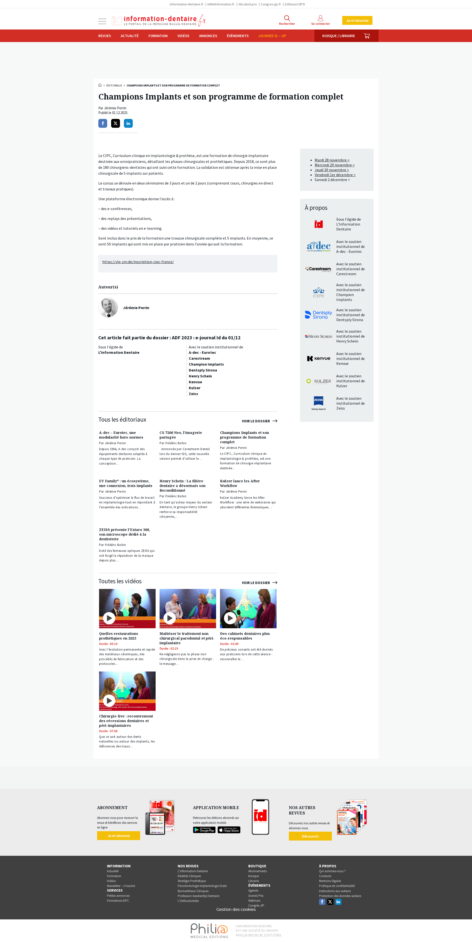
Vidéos (183, 35)
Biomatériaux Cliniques (193, 891)
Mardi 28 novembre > (332, 159)
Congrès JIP (256, 905)
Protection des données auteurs (340, 896)
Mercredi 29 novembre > (335, 164)
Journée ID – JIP (272, 35)
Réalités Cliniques (189, 876)
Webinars (254, 901)
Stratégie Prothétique (192, 881)
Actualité (130, 35)
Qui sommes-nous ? (332, 871)
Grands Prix (256, 896)
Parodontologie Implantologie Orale (202, 886)
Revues (104, 35)
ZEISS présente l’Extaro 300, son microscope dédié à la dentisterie (124, 534)
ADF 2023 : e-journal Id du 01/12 (206, 337)
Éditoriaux (114, 85)
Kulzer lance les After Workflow (240, 483)
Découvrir (310, 836)
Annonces (208, 35)
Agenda (253, 890)
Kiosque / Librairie (338, 35)
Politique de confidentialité (337, 886)
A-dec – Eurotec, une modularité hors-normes (121, 435)
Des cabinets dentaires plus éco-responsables (245, 636)
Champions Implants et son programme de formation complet (244, 437)
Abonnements (257, 871)
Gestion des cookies (236, 910)
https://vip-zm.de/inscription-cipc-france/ (138, 261)
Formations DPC (118, 901)
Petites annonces (118, 896)
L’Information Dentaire (193, 871)
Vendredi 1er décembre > (335, 174)
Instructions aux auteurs (335, 891)
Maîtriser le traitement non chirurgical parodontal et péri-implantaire (187, 638)
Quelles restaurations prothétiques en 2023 (118, 636)
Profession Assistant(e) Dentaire (198, 896)
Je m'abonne (357, 20)
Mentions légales (330, 881)
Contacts (325, 876)
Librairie (253, 881)
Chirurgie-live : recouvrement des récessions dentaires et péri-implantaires (126, 721)
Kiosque (253, 876)
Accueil (100, 85)
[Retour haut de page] (463, 929)
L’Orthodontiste (188, 901)
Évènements (238, 35)
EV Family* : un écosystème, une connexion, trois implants (125, 483)
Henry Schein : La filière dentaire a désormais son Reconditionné (183, 486)
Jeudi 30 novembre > (332, 169)
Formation (158, 35)
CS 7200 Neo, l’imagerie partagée (181, 435)
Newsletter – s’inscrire (121, 886)
